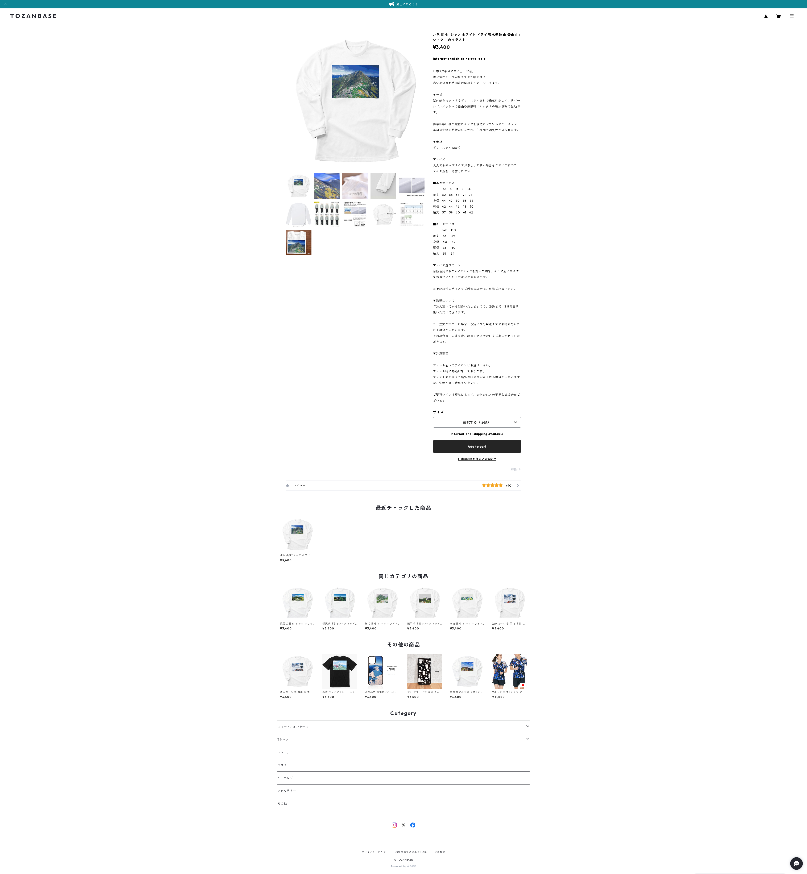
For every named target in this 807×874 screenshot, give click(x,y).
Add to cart (477, 446)
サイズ (438, 412)
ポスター (283, 765)
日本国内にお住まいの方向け (477, 459)
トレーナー (285, 752)
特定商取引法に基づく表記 (412, 852)
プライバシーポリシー (375, 852)
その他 (282, 804)
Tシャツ (283, 739)
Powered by (399, 866)
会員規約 (439, 852)
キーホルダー (286, 778)
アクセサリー (286, 791)
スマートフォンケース (293, 727)
